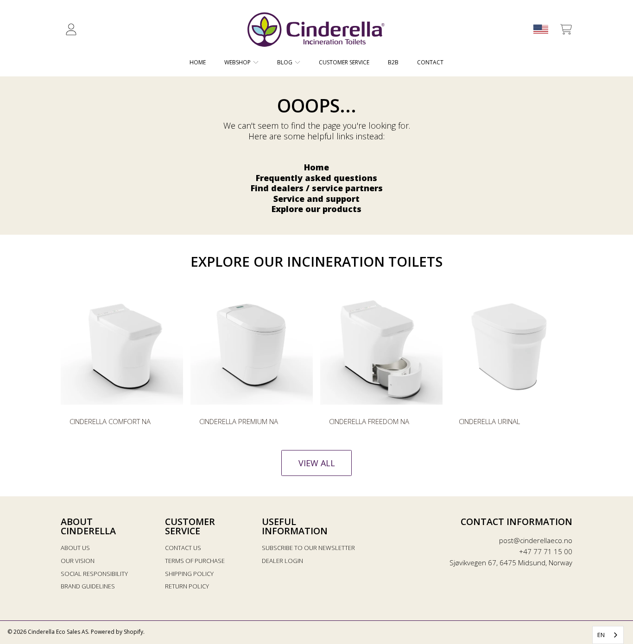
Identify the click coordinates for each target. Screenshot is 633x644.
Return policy (187, 586)
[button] (566, 29)
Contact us (183, 548)
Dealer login (282, 560)
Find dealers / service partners (317, 188)
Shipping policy (189, 573)
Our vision (78, 560)
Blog (285, 62)
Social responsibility (94, 573)
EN (601, 635)
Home (316, 167)
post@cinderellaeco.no (535, 540)
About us (75, 548)
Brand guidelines (88, 586)
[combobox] (608, 635)
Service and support (316, 198)
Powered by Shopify (117, 632)
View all (316, 463)
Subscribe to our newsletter (308, 548)
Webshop (238, 62)
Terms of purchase (195, 560)
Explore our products (316, 208)
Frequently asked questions (316, 177)
